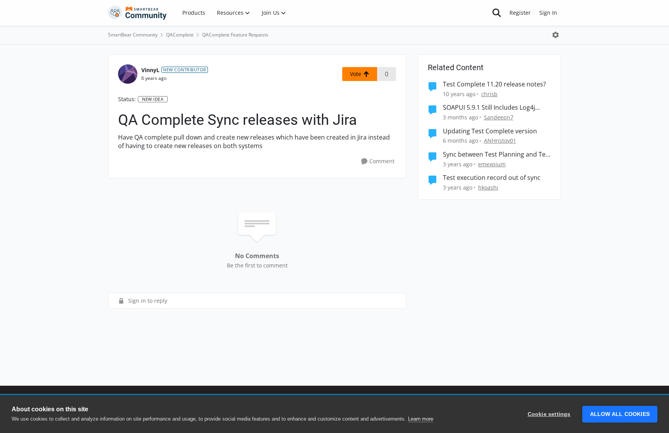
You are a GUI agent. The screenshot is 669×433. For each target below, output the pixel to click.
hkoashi (488, 187)
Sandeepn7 (498, 117)
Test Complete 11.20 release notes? (494, 84)
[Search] (496, 12)
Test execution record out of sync (491, 178)
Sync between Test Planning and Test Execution (497, 154)
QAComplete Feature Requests (235, 34)
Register (520, 12)
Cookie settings (549, 414)
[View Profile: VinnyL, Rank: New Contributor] (127, 74)
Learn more (420, 419)
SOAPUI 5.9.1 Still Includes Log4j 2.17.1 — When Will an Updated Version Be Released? (489, 108)
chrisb (489, 94)
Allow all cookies (620, 414)
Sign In (548, 12)
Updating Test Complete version (490, 131)
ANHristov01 (500, 140)
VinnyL (150, 70)
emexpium (492, 164)
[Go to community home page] (137, 13)
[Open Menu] (555, 34)
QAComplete (180, 34)
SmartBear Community (133, 34)
